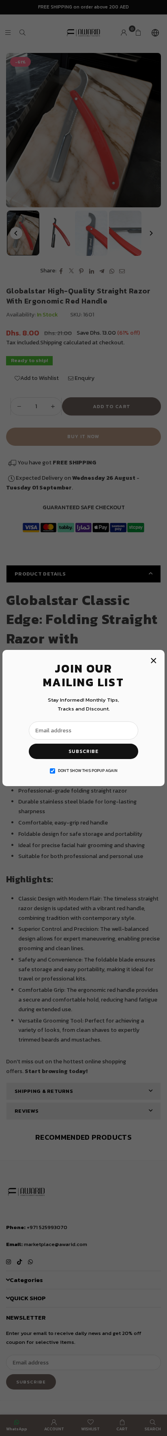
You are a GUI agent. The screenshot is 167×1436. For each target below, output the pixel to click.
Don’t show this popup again (88, 771)
